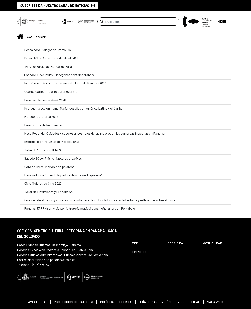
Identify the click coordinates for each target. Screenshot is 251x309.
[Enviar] (101, 21)
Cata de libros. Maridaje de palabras (49, 167)
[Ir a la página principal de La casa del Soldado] (198, 21)
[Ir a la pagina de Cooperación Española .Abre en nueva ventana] (86, 21)
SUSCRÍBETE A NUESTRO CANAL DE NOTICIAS (54, 5)
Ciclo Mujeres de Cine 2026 (43, 183)
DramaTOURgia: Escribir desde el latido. (52, 58)
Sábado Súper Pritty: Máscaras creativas (53, 158)
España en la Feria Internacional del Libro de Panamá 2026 (65, 83)
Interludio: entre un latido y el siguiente (52, 142)
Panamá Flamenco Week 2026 (45, 100)
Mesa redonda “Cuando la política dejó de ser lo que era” (63, 175)
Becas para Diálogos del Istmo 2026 (48, 50)
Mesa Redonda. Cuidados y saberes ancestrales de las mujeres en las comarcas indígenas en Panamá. (95, 133)
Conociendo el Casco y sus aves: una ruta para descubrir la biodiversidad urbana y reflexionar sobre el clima (99, 200)
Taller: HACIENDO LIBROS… (44, 150)
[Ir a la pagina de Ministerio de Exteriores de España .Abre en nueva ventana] (38, 21)
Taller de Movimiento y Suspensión (48, 192)
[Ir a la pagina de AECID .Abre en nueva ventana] (68, 21)
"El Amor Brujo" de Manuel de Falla (48, 66)
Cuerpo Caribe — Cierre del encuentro (50, 91)
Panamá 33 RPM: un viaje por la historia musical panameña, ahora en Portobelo (79, 208)
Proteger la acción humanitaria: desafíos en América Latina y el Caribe (73, 108)
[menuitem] (147, 243)
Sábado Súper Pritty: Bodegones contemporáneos (59, 75)
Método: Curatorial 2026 (41, 116)
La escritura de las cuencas (43, 125)
